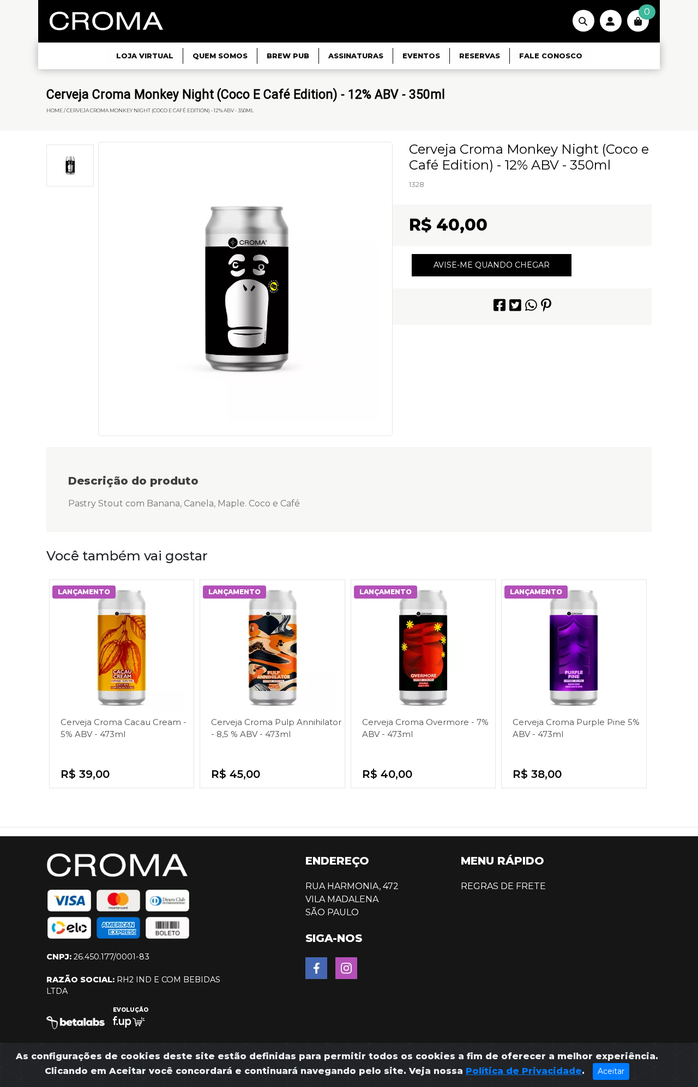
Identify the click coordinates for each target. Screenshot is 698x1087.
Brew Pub (288, 56)
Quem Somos (220, 56)
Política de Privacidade (524, 1071)
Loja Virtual (144, 56)
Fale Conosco (550, 56)
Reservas (479, 56)
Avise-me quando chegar (492, 265)
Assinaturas (355, 56)
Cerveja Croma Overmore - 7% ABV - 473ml (425, 728)
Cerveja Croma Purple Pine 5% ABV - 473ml (576, 728)
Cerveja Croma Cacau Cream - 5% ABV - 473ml (123, 728)
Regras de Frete (503, 886)
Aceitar (611, 1071)
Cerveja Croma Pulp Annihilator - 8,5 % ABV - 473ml (276, 728)
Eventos (421, 56)
